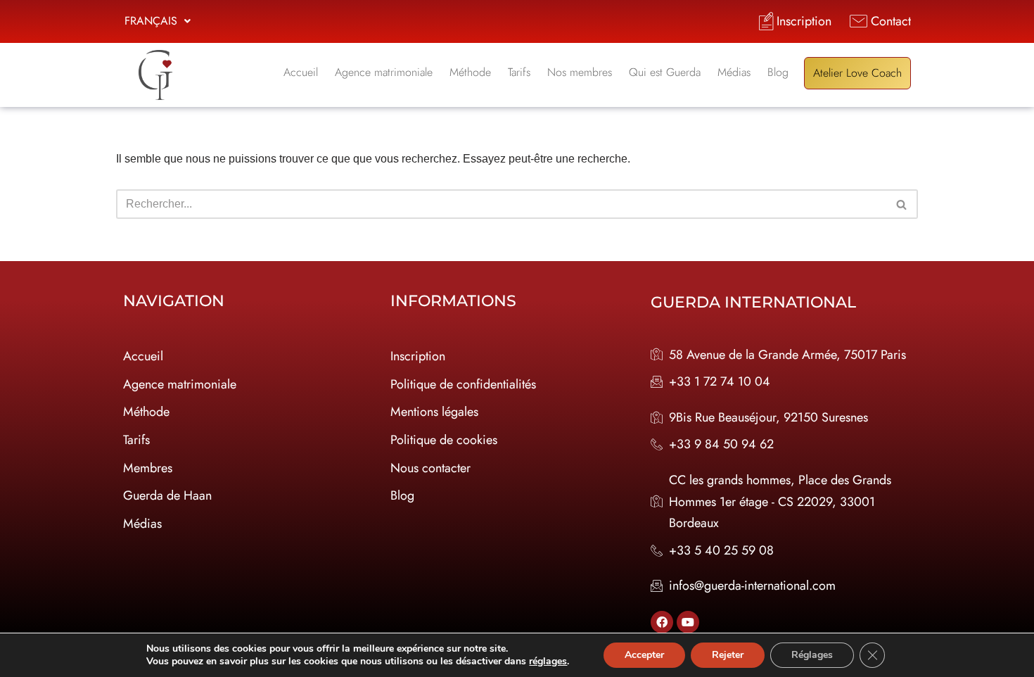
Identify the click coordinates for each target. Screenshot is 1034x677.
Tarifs (519, 72)
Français (151, 21)
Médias (734, 72)
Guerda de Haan (167, 495)
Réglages (812, 655)
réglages (548, 661)
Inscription (417, 356)
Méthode (470, 72)
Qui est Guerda (665, 72)
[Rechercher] (902, 204)
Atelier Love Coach (857, 73)
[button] (157, 21)
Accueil (300, 72)
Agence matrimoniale (384, 72)
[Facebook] (662, 622)
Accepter (644, 655)
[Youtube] (688, 622)
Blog (778, 72)
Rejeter (727, 655)
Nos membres (579, 72)
